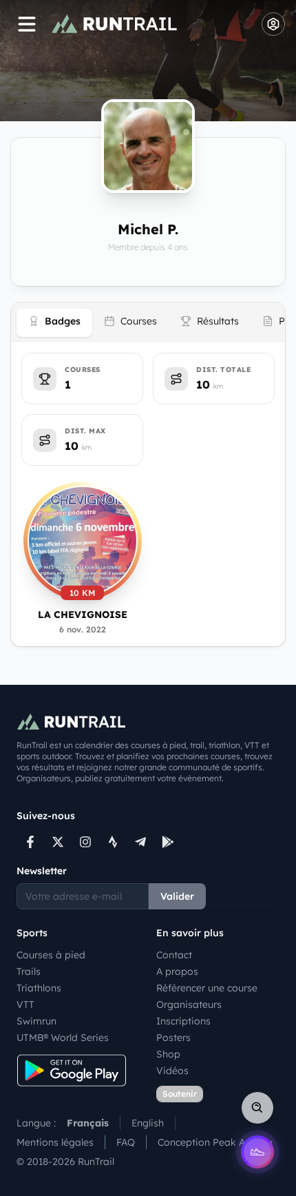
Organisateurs (189, 1004)
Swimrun (36, 1021)
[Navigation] (27, 24)
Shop (168, 1054)
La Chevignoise (82, 614)
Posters (173, 1037)
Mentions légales (55, 1142)
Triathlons (39, 988)
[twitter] (58, 842)
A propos (177, 971)
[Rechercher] (257, 1107)
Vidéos (172, 1070)
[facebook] (30, 842)
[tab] (54, 323)
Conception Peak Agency (215, 1142)
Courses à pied (51, 955)
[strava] (113, 842)
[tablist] (148, 322)
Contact (174, 955)
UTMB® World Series (63, 1037)
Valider (177, 896)
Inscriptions (183, 1021)
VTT (25, 1004)
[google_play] (168, 842)
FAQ (125, 1142)
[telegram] (140, 842)
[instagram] (85, 842)
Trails (29, 971)
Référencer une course (206, 988)
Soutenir (179, 1094)
